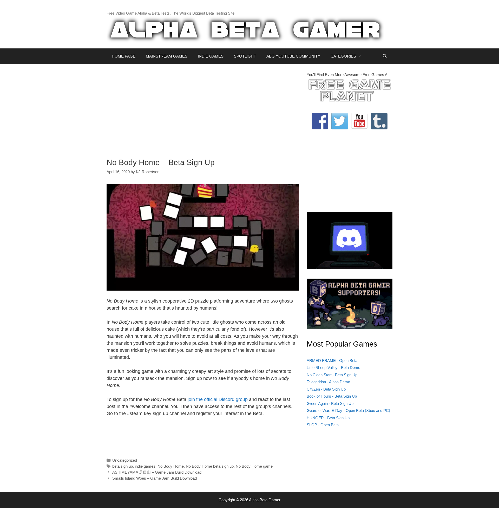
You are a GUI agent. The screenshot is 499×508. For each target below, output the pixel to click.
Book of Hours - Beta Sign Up (332, 396)
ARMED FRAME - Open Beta (332, 360)
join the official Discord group (218, 399)
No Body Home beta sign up (210, 466)
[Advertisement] (203, 108)
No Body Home (170, 466)
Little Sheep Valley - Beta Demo (333, 367)
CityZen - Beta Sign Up (326, 389)
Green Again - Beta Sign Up (330, 403)
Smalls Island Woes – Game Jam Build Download (154, 478)
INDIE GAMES (211, 56)
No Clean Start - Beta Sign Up (332, 375)
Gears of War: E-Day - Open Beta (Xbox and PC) (348, 410)
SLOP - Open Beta (323, 425)
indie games (145, 466)
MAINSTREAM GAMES (166, 56)
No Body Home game (254, 466)
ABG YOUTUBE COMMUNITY (293, 56)
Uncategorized (124, 460)
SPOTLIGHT (245, 56)
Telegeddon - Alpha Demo (328, 382)
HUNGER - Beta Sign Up (328, 418)
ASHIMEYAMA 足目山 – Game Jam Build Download (156, 472)
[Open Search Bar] (384, 56)
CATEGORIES (343, 56)
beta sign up (122, 466)
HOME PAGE (123, 56)
